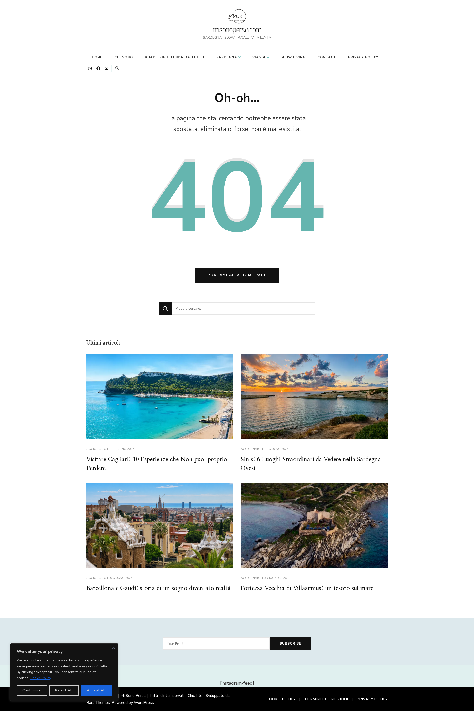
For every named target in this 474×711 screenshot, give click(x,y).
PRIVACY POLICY (363, 57)
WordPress (144, 702)
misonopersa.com (237, 29)
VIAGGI (258, 57)
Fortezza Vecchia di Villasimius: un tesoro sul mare (307, 588)
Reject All (64, 690)
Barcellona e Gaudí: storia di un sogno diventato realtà (158, 588)
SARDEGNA (226, 57)
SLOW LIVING (293, 57)
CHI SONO (124, 57)
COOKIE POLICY (281, 699)
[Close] (113, 647)
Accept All (96, 690)
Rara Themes (98, 702)
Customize (31, 690)
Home (97, 57)
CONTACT (327, 57)
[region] (64, 672)
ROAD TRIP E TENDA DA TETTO (174, 57)
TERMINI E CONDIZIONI (326, 699)
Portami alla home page (237, 275)
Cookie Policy (40, 678)
